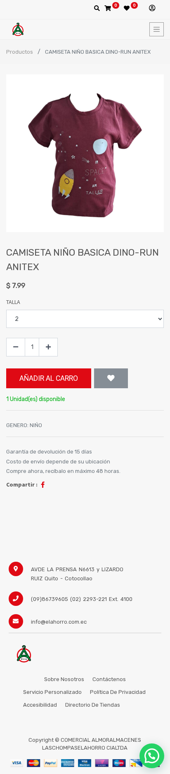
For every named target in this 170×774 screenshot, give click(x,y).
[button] (111, 378)
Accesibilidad (40, 705)
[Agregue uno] (48, 347)
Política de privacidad (118, 692)
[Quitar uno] (15, 347)
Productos (19, 52)
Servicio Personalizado (52, 692)
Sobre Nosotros (64, 679)
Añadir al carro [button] (48, 378)
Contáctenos (109, 679)
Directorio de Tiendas (92, 705)
